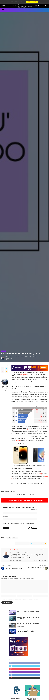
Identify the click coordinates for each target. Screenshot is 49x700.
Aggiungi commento (9, 358)
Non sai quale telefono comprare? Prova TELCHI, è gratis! (25, 500)
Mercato (3, 351)
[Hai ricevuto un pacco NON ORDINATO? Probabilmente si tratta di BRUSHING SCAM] (32, 690)
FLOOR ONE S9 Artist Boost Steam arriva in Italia (28, 611)
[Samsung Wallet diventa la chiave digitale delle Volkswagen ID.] (4, 382)
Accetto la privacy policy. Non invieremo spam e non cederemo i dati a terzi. (18, 523)
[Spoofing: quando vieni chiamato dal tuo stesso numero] (16, 690)
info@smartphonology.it (7, 5)
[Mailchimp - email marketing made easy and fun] (32, 530)
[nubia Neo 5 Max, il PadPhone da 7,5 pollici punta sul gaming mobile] (12, 625)
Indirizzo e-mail (6, 516)
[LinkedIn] (41, 6)
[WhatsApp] (47, 6)
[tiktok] (24, 678)
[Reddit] (44, 6)
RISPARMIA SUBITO (32, 1)
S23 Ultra (18, 440)
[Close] (47, 1)
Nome (4, 510)
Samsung (15, 537)
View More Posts (42, 549)
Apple (9, 537)
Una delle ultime (24, 374)
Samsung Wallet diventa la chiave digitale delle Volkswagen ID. (4, 388)
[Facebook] (35, 6)
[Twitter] (6, 368)
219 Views (27, 356)
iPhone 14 (26, 430)
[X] (37, 6)
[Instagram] (39, 6)
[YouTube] (42, 6)
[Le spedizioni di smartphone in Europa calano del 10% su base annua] (12, 618)
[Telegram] (45, 6)
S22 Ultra (18, 480)
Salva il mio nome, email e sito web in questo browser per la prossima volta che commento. (20, 599)
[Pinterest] (38, 6)
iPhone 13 (39, 473)
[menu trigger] (47, 10)
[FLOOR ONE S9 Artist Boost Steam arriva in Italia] (12, 612)
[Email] (6, 371)
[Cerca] (44, 10)
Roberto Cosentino (10, 356)
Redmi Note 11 (42, 475)
